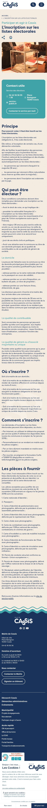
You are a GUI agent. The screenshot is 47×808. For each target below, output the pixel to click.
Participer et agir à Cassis (11, 720)
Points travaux (7, 739)
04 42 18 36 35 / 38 (15, 96)
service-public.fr (13, 102)
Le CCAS (5, 735)
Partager (3, 37)
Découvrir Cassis (9, 698)
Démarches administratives (14, 701)
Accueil (5, 15)
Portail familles (7, 742)
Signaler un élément (13, 681)
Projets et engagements (11, 713)
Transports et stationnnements (13, 746)
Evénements (7, 705)
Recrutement (6, 717)
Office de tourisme (9, 732)
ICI (17, 459)
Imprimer (10, 37)
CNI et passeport (8, 728)
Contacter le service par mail (22, 111)
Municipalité (7, 710)
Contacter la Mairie (13, 674)
